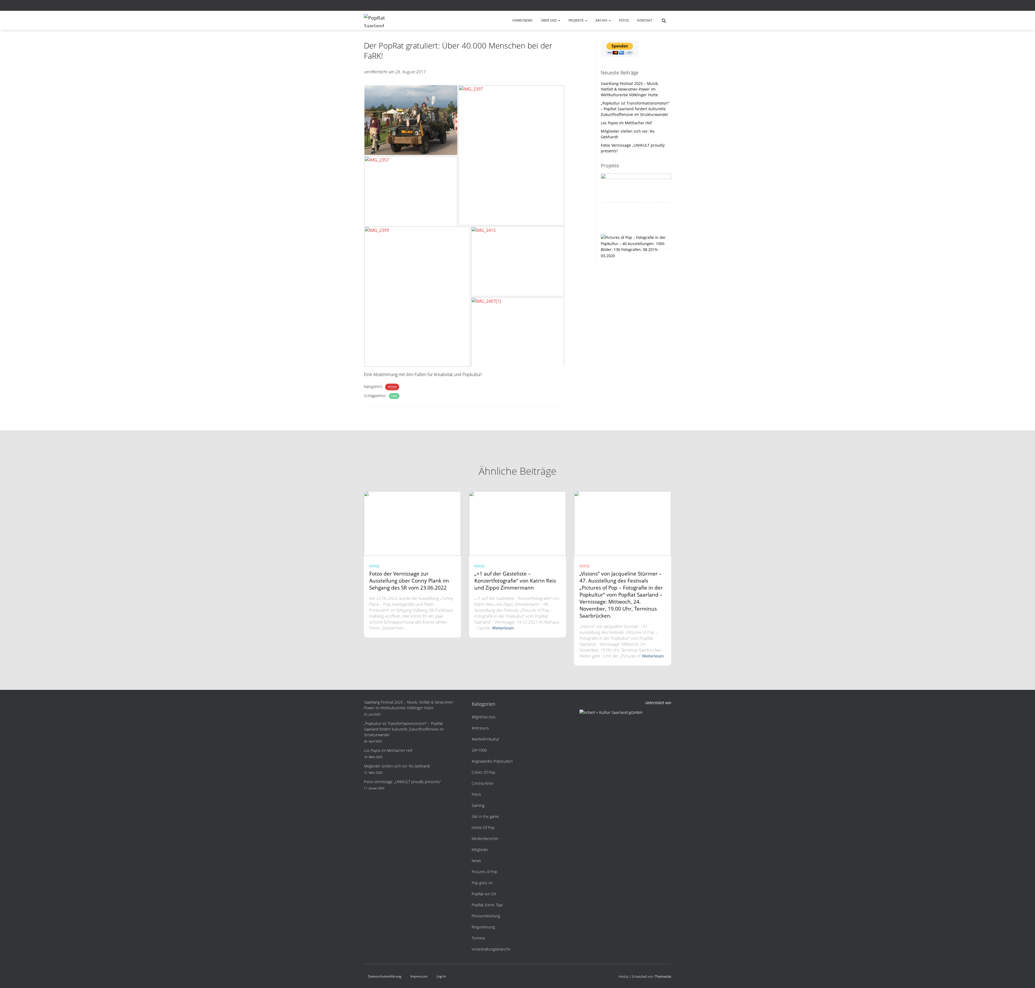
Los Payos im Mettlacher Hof (626, 122)
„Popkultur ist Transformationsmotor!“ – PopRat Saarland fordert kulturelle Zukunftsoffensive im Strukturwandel (635, 109)
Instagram (662, 6)
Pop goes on (482, 882)
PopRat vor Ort (484, 893)
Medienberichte (485, 838)
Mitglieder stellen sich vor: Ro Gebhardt (397, 766)
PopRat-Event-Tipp (487, 904)
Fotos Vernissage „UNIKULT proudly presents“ (402, 781)
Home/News (522, 20)
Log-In (441, 976)
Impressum (418, 976)
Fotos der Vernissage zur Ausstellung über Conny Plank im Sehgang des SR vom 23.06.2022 (409, 580)
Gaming (478, 805)
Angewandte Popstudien (492, 761)
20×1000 (479, 750)
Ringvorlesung (483, 927)
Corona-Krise (483, 783)
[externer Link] (636, 246)
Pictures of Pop (484, 871)
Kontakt (644, 20)
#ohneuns (480, 728)
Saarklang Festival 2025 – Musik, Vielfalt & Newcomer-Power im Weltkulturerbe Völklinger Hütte (629, 89)
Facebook (656, 6)
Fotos (624, 20)
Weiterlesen (503, 628)
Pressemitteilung (486, 915)
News (476, 860)
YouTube (669, 6)
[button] (559, 20)
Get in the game (485, 816)
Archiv (601, 20)
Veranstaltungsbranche (491, 949)
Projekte (576, 20)
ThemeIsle (663, 976)
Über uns (549, 20)
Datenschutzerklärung (384, 976)
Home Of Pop (483, 827)
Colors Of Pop (483, 772)
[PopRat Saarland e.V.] (377, 20)
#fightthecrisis (484, 717)
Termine (478, 938)
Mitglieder (480, 849)
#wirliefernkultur (485, 739)
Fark (394, 396)
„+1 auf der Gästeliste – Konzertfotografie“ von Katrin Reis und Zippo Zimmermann (515, 580)
